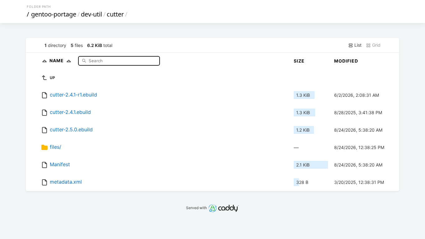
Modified (346, 60)
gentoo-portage (53, 14)
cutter (115, 14)
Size (299, 60)
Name (57, 60)
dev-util (91, 14)
